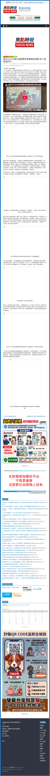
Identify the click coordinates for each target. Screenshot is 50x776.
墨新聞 (41, 748)
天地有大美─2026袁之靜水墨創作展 (11, 566)
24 (29, 621)
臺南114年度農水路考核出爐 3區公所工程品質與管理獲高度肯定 (18, 569)
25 (35, 621)
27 (3, 623)
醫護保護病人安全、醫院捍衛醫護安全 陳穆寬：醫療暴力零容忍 (18, 562)
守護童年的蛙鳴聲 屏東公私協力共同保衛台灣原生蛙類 (15, 557)
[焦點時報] (3, 26)
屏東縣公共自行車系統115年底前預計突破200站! (14, 552)
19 (42, 618)
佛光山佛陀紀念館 (40, 63)
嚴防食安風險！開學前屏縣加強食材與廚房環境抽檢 (15, 555)
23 (22, 621)
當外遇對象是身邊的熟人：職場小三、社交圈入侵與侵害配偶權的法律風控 (20, 578)
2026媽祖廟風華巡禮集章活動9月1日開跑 (12, 564)
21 (9, 621)
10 (29, 616)
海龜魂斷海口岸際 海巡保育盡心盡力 (37, 416)
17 (29, 618)
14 (9, 618)
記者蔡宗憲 (22, 65)
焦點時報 (24, 8)
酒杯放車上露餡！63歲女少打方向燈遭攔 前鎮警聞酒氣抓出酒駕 (18, 543)
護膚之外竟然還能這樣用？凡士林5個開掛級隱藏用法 (15, 537)
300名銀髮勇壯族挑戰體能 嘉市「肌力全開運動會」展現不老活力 (18, 521)
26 (42, 621)
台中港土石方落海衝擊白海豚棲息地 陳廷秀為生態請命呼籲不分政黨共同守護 (21, 502)
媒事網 (41, 739)
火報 (41, 751)
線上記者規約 (5, 736)
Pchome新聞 (43, 730)
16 (22, 618)
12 (42, 616)
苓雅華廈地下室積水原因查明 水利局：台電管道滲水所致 (16, 519)
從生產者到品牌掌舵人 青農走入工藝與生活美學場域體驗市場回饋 (18, 506)
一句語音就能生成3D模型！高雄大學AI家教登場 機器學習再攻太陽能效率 (20, 530)
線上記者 (4, 733)
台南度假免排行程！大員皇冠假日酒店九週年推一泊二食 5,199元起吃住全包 (21, 515)
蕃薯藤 (41, 728)
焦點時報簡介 (5, 731)
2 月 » (27, 627)
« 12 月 (23, 627)
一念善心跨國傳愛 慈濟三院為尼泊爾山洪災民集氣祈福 (16, 513)
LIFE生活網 (42, 732)
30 (22, 623)
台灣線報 (42, 758)
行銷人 (41, 746)
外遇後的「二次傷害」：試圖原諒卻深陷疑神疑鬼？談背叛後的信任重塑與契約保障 (22, 509)
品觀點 (41, 744)
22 (16, 621)
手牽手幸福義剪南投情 (9, 416)
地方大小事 (6, 56)
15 (16, 618)
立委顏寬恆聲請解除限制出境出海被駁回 (12, 526)
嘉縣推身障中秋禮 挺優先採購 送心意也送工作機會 (15, 573)
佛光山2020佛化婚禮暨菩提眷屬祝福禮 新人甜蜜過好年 (27, 63)
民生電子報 (42, 753)
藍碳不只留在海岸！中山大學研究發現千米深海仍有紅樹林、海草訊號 (19, 548)
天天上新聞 (42, 741)
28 (9, 623)
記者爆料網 (42, 760)
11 (35, 616)
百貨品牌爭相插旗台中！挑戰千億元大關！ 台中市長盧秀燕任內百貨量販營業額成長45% (24, 539)
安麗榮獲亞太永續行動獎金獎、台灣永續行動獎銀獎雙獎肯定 (17, 559)
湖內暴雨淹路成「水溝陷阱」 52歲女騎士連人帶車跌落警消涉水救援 (19, 528)
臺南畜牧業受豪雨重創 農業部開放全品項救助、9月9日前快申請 (18, 550)
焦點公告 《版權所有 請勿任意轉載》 (11, 729)
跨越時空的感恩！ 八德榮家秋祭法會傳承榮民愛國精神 (16, 523)
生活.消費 (11, 56)
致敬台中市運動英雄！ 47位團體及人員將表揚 (14, 545)
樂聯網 (41, 756)
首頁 (3, 741)
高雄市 (15, 56)
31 (29, 623)
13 (3, 618)
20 (3, 621)
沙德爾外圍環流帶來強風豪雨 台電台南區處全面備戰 (15, 571)
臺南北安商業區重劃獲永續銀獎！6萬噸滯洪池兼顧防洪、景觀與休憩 (19, 534)
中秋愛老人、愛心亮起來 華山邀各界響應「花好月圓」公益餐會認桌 (19, 576)
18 (35, 618)
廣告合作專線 (5, 726)
